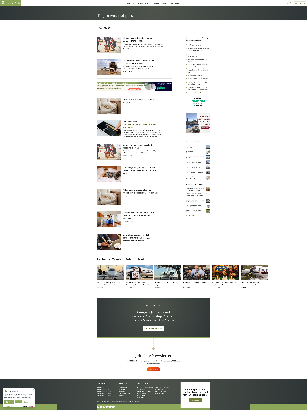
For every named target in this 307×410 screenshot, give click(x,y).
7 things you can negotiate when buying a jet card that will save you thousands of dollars (199, 70)
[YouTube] (104, 407)
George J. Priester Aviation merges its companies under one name (195, 195)
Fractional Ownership (124, 393)
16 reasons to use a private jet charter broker (198, 79)
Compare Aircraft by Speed (104, 395)
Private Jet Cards (123, 387)
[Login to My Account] (291, 3)
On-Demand (122, 389)
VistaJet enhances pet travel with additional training (138, 146)
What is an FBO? (159, 389)
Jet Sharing (122, 391)
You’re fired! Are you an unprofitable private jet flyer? (197, 55)
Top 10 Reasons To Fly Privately (144, 387)
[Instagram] (107, 407)
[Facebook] (101, 407)
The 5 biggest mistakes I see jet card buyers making (198, 65)
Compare (147, 3)
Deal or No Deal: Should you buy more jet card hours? (195, 284)
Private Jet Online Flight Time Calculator (194, 146)
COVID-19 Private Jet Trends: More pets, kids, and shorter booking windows (138, 215)
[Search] (287, 3)
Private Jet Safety (140, 395)
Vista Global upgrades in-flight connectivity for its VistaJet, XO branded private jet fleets (137, 238)
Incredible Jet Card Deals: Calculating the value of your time (138, 284)
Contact (177, 3)
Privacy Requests (123, 401)
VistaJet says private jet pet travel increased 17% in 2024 (138, 39)
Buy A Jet (121, 395)
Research (164, 3)
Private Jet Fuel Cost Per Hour (194, 172)
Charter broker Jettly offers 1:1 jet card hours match (195, 200)
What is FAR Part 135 (141, 397)
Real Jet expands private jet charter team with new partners (194, 206)
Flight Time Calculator (160, 391)
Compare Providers (102, 387)
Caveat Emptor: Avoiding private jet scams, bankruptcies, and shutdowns (198, 88)
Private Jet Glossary (141, 393)
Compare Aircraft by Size (193, 167)
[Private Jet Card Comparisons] (10, 3)
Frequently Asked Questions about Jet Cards (194, 177)
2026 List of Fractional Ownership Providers (195, 157)
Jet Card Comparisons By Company (193, 152)
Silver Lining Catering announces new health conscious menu (195, 189)
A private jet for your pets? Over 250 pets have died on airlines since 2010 (139, 168)
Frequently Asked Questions (143, 391)
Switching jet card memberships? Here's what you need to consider (199, 83)
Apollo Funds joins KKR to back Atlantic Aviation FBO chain (194, 211)
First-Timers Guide (141, 389)
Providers (140, 3)
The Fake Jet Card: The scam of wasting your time (224, 284)
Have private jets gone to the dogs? (139, 99)
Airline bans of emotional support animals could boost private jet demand (140, 191)
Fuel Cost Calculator (160, 393)
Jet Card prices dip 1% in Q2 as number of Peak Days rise (108, 284)
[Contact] (113, 407)
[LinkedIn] (110, 407)
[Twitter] (98, 407)
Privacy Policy (114, 401)
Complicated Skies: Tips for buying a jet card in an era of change (199, 44)
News (171, 3)
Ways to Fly (123, 383)
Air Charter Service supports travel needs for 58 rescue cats (138, 62)
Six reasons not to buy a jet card (196, 75)
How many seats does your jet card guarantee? (197, 60)
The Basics (156, 3)
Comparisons (101, 383)
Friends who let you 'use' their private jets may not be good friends (252, 285)
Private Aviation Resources (162, 387)
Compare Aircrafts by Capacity (105, 393)
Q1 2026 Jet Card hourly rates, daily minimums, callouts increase (167, 284)
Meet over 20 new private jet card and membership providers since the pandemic (198, 50)
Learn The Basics (142, 383)
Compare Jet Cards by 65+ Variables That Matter (139, 125)
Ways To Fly (130, 3)
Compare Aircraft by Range (193, 162)
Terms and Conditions (133, 401)
